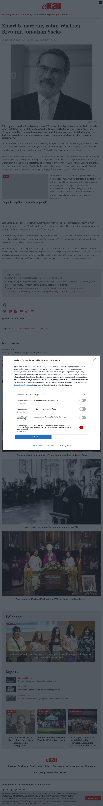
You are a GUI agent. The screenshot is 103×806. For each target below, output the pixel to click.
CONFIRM (33, 437)
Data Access (51, 446)
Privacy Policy (65, 446)
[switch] (82, 400)
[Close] (95, 360)
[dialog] (51, 403)
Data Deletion (37, 446)
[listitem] (51, 394)
